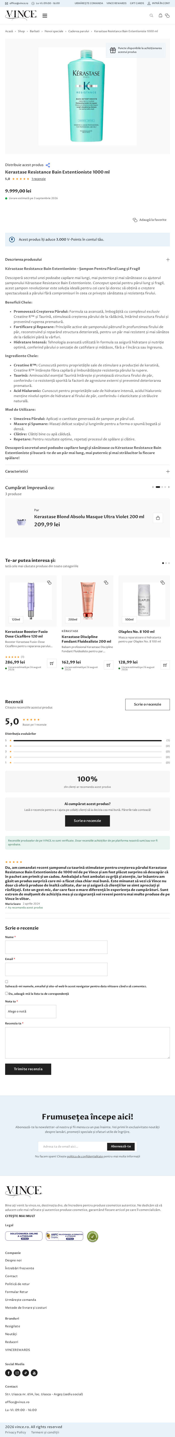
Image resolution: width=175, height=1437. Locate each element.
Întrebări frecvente (19, 1268)
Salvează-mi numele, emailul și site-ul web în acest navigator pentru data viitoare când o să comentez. (76, 986)
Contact (11, 1276)
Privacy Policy (15, 1432)
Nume (10, 937)
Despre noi (13, 1260)
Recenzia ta (14, 1023)
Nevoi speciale (54, 31)
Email (10, 959)
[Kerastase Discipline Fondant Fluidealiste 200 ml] (87, 623)
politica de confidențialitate (85, 1156)
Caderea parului (78, 31)
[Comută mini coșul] (160, 15)
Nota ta (11, 1001)
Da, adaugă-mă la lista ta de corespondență (38, 994)
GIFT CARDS (137, 3)
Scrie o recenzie (147, 704)
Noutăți (11, 1334)
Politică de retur (17, 1284)
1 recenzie (39, 179)
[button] (27, 165)
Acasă (9, 31)
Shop (21, 31)
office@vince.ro (17, 1402)
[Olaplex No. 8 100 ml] (144, 623)
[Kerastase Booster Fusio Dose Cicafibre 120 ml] (31, 623)
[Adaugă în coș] (158, 518)
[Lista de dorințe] (167, 15)
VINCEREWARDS (17, 1350)
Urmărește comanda (89, 3)
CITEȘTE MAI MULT (20, 1216)
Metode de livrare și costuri (26, 1308)
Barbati (34, 31)
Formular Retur (16, 1292)
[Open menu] (44, 15)
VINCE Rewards (116, 3)
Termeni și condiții (45, 1432)
